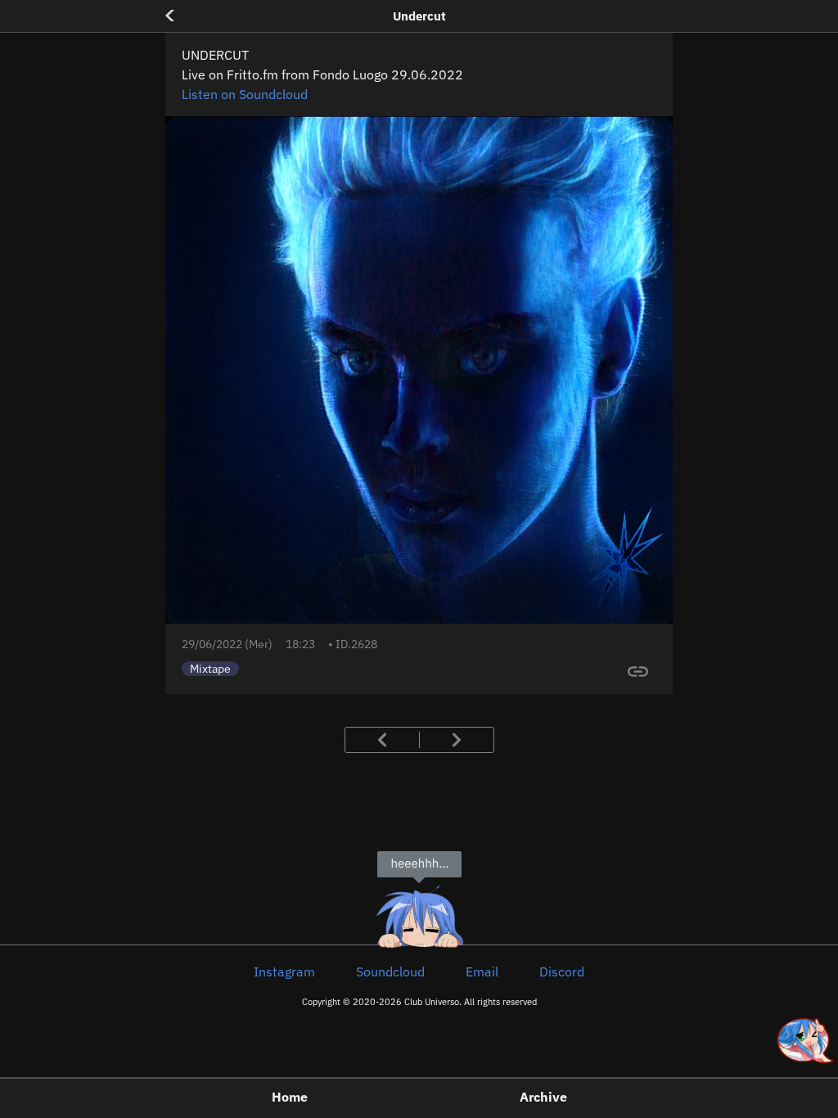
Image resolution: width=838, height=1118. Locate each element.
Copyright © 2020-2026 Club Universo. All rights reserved (419, 1002)
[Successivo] (442, 740)
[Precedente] (396, 740)
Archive (543, 1097)
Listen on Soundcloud (245, 94)
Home (290, 1097)
